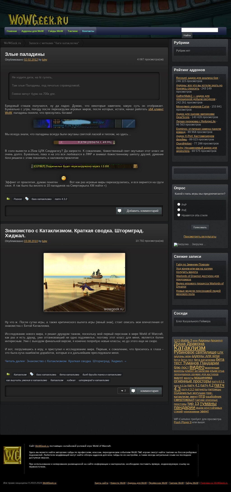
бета (177, 360)
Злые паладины (25, 54)
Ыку (44, 59)
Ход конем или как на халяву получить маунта (194, 270)
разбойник (213, 396)
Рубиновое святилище (195, 352)
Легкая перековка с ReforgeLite (196, 121)
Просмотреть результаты (200, 236)
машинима (203, 377)
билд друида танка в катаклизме (102, 374)
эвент (204, 411)
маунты (189, 378)
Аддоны (204, 340)
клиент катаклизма (197, 371)
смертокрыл (184, 400)
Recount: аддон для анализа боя (197, 78)
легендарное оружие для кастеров (196, 374)
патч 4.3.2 (61, 199)
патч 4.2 (207, 385)
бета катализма (69, 374)
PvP (184, 204)
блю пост (181, 367)
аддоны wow (182, 356)
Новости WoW (117, 483)
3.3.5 (177, 340)
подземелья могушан (190, 393)
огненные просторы (192, 381)
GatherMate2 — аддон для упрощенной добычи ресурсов (195, 97)
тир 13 (193, 403)
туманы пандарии (195, 405)
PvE (184, 210)
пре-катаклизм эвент (193, 394)
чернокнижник (191, 411)
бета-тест (187, 360)
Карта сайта (101, 483)
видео (196, 367)
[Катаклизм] (84, 314)
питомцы (214, 389)
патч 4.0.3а (180, 385)
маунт (178, 378)
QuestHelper (184, 143)
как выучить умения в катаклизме (26, 380)
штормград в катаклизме (94, 380)
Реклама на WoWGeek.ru (214, 483)
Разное (18, 199)
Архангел (216, 340)
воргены (179, 371)
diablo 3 (186, 340)
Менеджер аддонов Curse (192, 106)
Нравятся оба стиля (195, 215)
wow (195, 340)
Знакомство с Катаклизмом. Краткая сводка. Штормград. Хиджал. (74, 233)
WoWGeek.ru (42, 446)
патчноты (201, 389)
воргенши (212, 367)
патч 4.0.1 (218, 381)
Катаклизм (20, 374)
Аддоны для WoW (137, 483)
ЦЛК (220, 352)
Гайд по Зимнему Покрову (192, 264)
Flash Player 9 (183, 422)
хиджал (71, 380)
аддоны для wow (206, 356)
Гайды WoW (192, 483)
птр (202, 396)
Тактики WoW (176, 483)
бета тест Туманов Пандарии (199, 361)
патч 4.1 (193, 385)
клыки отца (217, 371)
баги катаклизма (41, 199)
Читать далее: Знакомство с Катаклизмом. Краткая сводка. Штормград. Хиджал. (64, 361)
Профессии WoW (158, 483)
